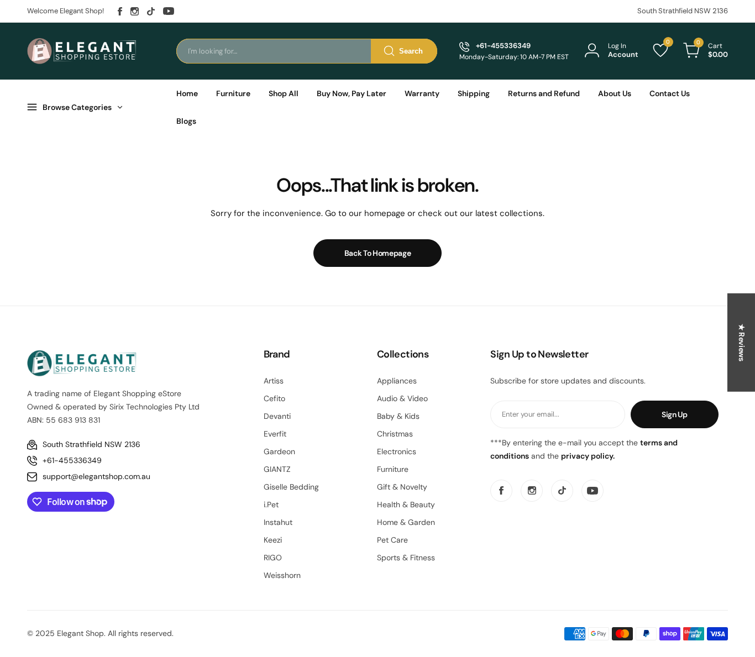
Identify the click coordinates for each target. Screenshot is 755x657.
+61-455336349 (72, 460)
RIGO (273, 558)
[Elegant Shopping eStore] (82, 50)
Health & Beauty (406, 504)
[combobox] (306, 51)
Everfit (275, 434)
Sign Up (675, 414)
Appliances (397, 381)
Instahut (278, 522)
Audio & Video (402, 398)
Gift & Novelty (402, 487)
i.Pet (271, 504)
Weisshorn (282, 575)
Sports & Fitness (406, 558)
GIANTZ (277, 469)
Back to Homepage (377, 253)
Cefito (274, 398)
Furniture (392, 469)
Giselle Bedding (291, 487)
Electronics (396, 451)
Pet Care (392, 540)
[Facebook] (120, 11)
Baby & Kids (398, 416)
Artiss (274, 381)
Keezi (273, 540)
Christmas (395, 434)
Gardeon (279, 451)
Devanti (277, 416)
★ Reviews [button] (742, 342)
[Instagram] (134, 11)
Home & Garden (406, 522)
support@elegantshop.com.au (96, 476)
